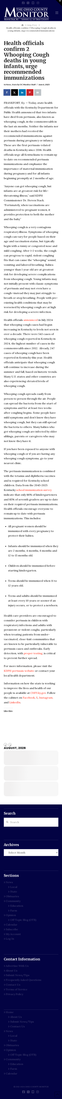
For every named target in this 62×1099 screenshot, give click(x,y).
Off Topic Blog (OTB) (23, 919)
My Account (13, 934)
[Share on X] (14, 92)
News (8, 84)
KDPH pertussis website (19, 670)
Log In (10, 938)
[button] (56, 12)
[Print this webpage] (38, 92)
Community (13, 901)
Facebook (29, 697)
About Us (11, 970)
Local (13, 887)
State (14, 84)
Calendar (11, 924)
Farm (13, 910)
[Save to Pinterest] (30, 92)
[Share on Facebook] (7, 92)
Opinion (11, 915)
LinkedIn (14, 702)
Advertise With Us (17, 965)
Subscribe (12, 929)
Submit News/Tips (17, 975)
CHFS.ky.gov (38, 692)
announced (30, 320)
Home (10, 1012)
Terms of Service (16, 989)
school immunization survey (34, 490)
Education (16, 905)
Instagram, (46, 697)
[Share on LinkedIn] (22, 92)
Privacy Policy (14, 994)
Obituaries (12, 896)
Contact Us (13, 984)
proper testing (33, 653)
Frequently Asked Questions (23, 980)
